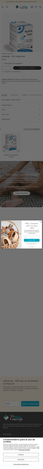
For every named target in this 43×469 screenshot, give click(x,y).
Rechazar (21, 460)
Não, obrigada (31, 247)
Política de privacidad (24, 449)
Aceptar (21, 455)
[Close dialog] (41, 222)
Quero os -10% (31, 240)
